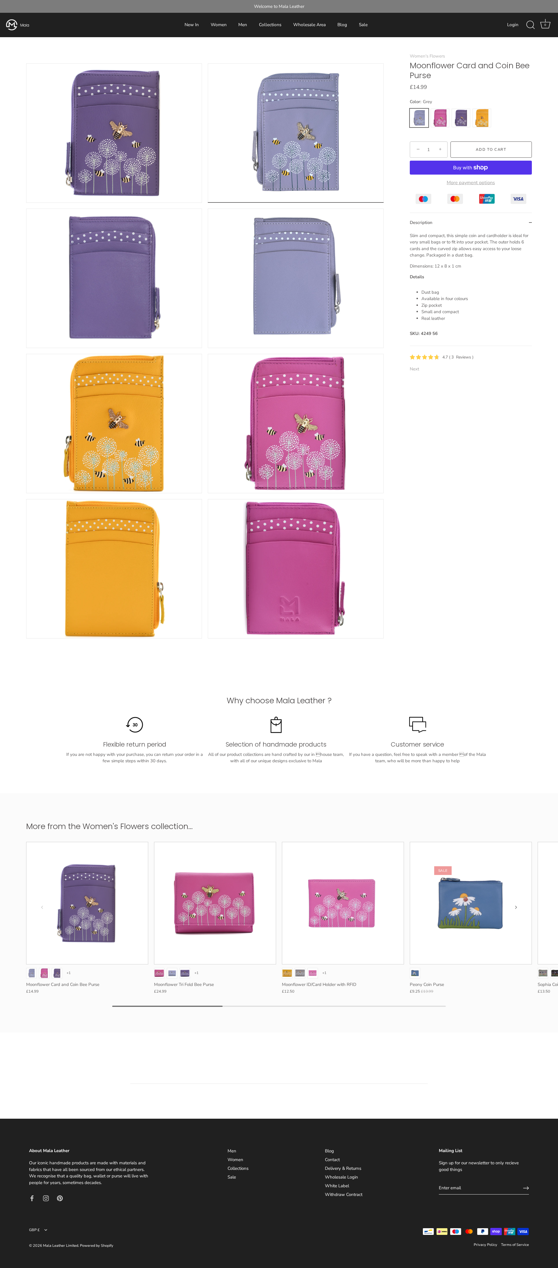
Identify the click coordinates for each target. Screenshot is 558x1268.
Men (242, 25)
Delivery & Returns (343, 1168)
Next (414, 369)
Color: (421, 101)
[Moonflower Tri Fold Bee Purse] (215, 903)
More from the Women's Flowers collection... (109, 826)
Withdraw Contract (343, 1194)
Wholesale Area (309, 25)
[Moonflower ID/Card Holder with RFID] (343, 903)
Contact (332, 1160)
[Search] (530, 25)
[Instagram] (46, 1198)
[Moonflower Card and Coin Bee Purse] (87, 903)
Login (512, 25)
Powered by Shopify (96, 1245)
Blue (415, 973)
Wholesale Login (341, 1177)
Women (219, 25)
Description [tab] (421, 222)
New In (192, 25)
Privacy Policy (485, 1244)
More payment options (471, 183)
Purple (461, 118)
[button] (42, 907)
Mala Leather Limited (60, 1245)
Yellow (482, 118)
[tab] (471, 288)
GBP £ (34, 1230)
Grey (419, 118)
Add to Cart (491, 149)
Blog (342, 25)
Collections (270, 25)
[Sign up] (526, 1188)
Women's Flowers (427, 56)
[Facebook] (32, 1198)
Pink (440, 118)
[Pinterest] (60, 1198)
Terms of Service (515, 1244)
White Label (337, 1186)
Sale (363, 25)
